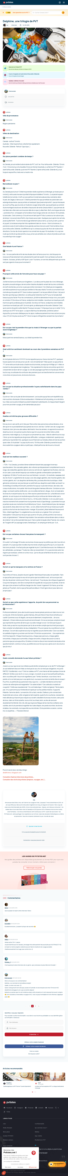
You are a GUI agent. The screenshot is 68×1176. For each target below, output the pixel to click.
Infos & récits (7, 7)
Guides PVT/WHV (8, 1136)
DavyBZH (7, 923)
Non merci (8, 1167)
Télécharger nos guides (34, 868)
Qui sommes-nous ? (41, 1127)
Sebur (6, 939)
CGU (4, 1123)
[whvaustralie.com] (41, 1161)
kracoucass (12, 91)
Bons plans (6, 1132)
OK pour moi (33, 1167)
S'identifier (32, 1034)
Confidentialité (39, 1123)
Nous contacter (7, 1145)
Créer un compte (34, 1051)
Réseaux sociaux (8, 1140)
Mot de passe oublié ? (34, 1054)
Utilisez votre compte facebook (36, 1046)
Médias (37, 1132)
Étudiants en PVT (40, 1140)
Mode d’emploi (7, 1127)
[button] (4, 1173)
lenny (6, 908)
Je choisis (20, 1167)
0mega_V (8, 962)
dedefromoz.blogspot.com (12, 773)
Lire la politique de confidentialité (11, 1161)
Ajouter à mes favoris (35, 826)
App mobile (38, 1136)
